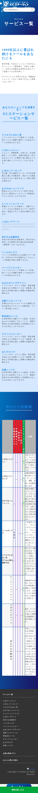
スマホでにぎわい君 (10, 707)
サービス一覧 (8, 694)
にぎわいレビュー (9, 701)
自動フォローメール (10, 733)
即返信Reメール (9, 736)
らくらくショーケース (11, 713)
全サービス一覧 (3, 9)
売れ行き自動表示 (9, 720)
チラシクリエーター (10, 739)
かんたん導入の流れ (28, 9)
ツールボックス (9, 723)
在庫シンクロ (8, 745)
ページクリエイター (10, 726)
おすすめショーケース (11, 710)
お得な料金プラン (15, 9)
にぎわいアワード (9, 717)
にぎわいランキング (10, 704)
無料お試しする (18, 790)
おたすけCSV (8, 742)
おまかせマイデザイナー (12, 729)
